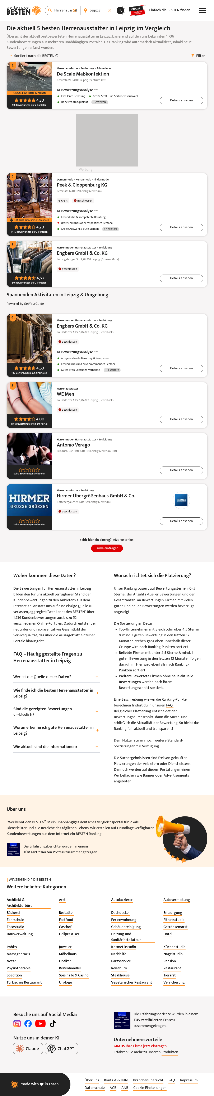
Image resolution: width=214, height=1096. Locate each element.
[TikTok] (53, 1023)
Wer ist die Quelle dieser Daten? (55, 677)
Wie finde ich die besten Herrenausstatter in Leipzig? (56, 694)
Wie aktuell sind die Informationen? (55, 747)
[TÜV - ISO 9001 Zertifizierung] (13, 849)
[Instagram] (17, 1023)
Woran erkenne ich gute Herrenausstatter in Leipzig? (56, 731)
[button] (181, 100)
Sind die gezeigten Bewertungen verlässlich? (55, 712)
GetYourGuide (34, 304)
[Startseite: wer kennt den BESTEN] (24, 10)
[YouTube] (40, 1023)
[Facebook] (28, 1023)
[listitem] (29, 903)
